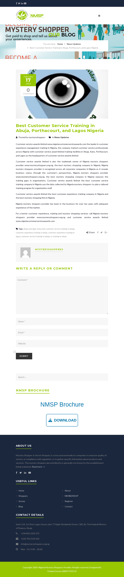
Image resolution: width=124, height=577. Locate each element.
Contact (69, 506)
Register (69, 501)
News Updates (74, 44)
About (68, 490)
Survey (22, 501)
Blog (21, 506)
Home (60, 44)
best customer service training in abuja (58, 228)
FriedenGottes (54, 571)
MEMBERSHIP (71, 496)
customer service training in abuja (35, 236)
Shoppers (23, 496)
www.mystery (22, 176)
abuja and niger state (32, 228)
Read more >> (38, 466)
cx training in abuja (58, 236)
